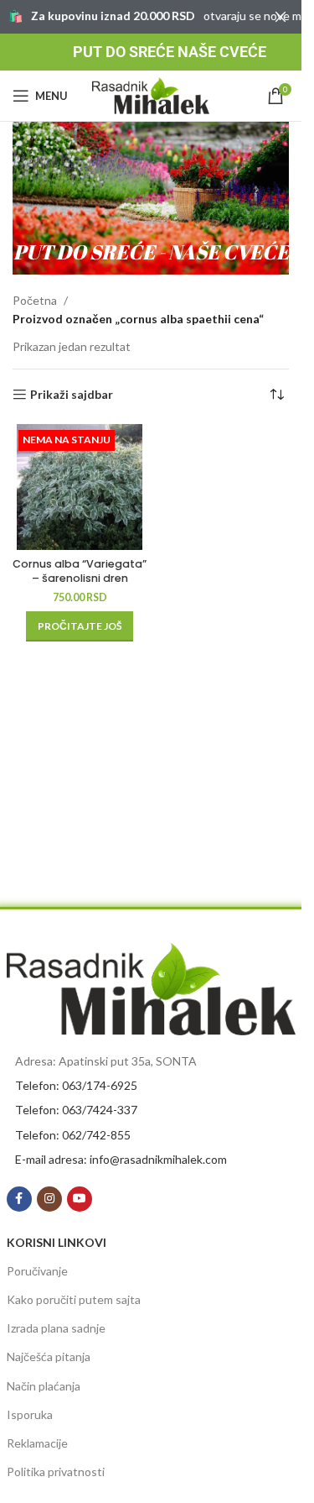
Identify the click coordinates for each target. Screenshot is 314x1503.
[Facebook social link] (19, 1199)
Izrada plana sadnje (56, 1328)
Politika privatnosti (56, 1471)
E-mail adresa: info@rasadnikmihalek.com (121, 1159)
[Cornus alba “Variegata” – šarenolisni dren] (80, 487)
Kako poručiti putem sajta (74, 1299)
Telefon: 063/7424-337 (76, 1109)
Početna (35, 300)
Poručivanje (37, 1271)
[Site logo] (150, 94)
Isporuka (30, 1414)
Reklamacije (37, 1443)
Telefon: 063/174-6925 (76, 1085)
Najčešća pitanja (48, 1356)
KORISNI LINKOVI (56, 1242)
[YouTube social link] (79, 1199)
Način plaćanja (43, 1386)
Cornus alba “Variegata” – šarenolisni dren (80, 571)
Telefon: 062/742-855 (73, 1135)
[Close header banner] (280, 17)
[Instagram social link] (49, 1199)
